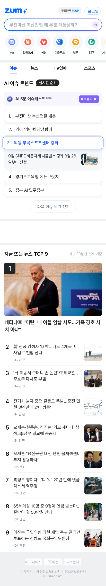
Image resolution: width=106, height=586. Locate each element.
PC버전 (53, 562)
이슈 (13, 68)
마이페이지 (33, 562)
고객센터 (72, 562)
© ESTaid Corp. (53, 576)
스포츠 (89, 68)
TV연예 (60, 68)
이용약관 (26, 571)
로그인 (93, 11)
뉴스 (34, 68)
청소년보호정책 (75, 571)
